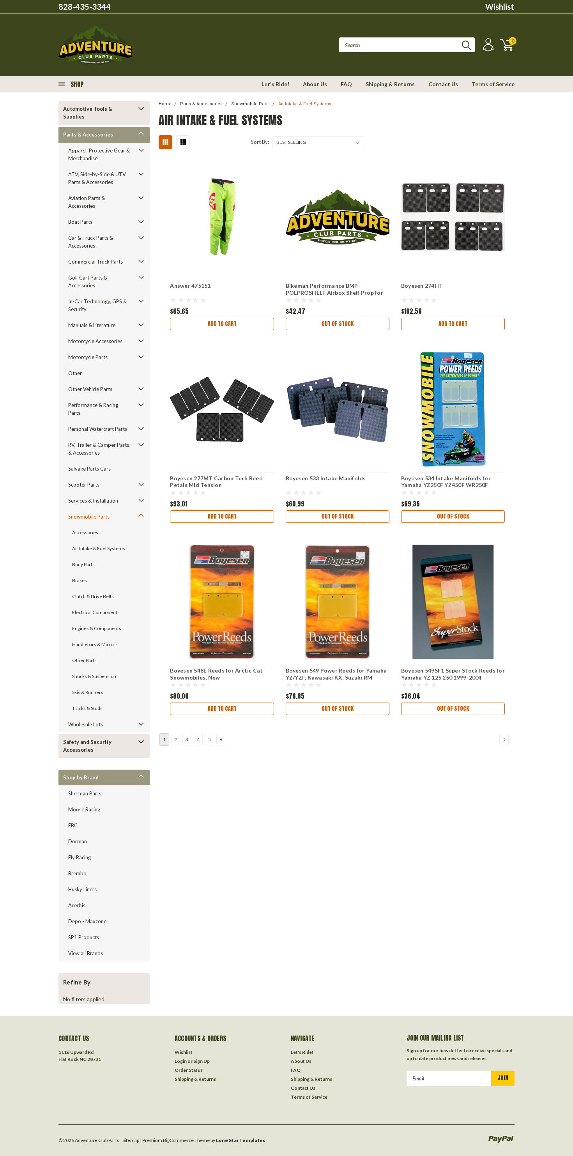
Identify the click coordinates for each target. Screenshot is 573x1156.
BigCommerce (178, 1140)
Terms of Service (493, 84)
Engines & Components (96, 628)
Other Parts (84, 660)
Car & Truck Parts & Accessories (90, 242)
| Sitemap (129, 1140)
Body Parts (83, 564)
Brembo (77, 873)
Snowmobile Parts (89, 516)
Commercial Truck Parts (95, 261)
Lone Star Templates (240, 1140)
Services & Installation (93, 500)
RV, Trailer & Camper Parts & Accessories (98, 449)
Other (75, 373)
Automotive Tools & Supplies (87, 113)
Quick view (222, 213)
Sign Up (201, 1061)
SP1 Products (83, 937)
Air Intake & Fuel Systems (98, 548)
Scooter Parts (83, 485)
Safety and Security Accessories (87, 746)
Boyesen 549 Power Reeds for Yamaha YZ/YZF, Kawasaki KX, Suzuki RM (336, 674)
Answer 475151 (190, 285)
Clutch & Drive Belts (93, 596)
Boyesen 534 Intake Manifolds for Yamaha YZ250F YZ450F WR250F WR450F (446, 485)
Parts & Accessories (88, 134)
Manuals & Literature (91, 325)
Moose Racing (84, 809)
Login (181, 1061)
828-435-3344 (84, 6)
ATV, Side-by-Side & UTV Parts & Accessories (97, 178)
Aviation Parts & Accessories (86, 202)
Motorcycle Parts (88, 357)
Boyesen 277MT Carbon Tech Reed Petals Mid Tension (216, 482)
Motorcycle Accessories (95, 341)
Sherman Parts (84, 793)
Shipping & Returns (390, 84)
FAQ (346, 84)
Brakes (79, 580)
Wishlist (499, 6)
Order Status (189, 1070)
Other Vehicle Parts (90, 389)
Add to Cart (222, 324)
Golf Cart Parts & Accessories (87, 281)
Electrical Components (96, 612)
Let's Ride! (275, 84)
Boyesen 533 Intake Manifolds (326, 478)
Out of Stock (338, 324)
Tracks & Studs (87, 708)
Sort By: (260, 142)
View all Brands (85, 953)
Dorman (77, 841)
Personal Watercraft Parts (97, 429)
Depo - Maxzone (87, 921)
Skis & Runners (87, 692)
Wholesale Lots (85, 724)
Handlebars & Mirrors (95, 644)
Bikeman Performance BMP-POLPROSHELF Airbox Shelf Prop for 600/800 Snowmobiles (334, 292)
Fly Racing (79, 857)
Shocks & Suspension (94, 676)
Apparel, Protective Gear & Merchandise (99, 154)
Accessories (85, 532)
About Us (315, 84)
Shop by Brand (81, 777)
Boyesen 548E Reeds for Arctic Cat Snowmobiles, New (216, 674)
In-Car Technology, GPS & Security (97, 305)
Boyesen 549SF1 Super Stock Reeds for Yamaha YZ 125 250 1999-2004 (453, 674)
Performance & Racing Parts (93, 409)
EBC (73, 825)
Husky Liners (82, 889)
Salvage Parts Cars (89, 469)
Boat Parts (80, 222)
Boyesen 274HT (422, 285)
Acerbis (76, 905)
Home (165, 103)
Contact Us (443, 84)
